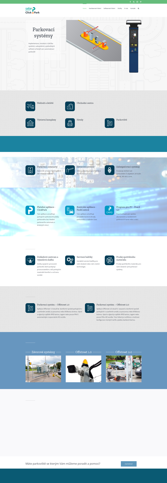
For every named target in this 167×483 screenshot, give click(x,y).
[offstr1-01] (43, 356)
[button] (138, 8)
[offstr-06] (123, 356)
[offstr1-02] (83, 356)
